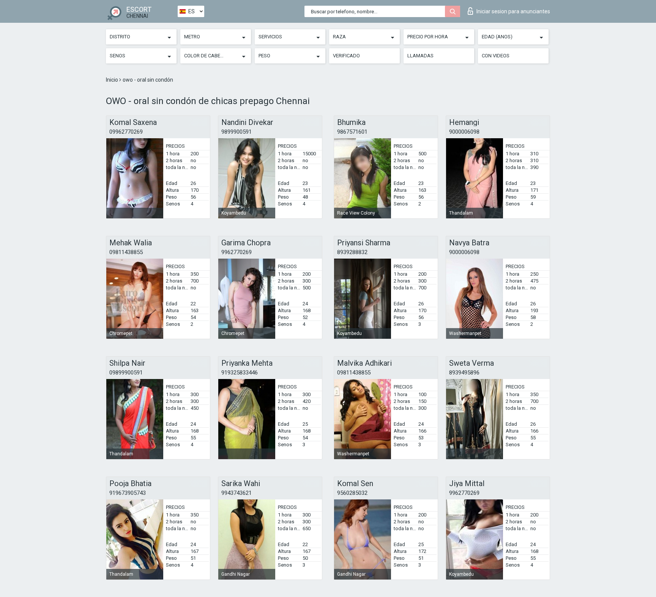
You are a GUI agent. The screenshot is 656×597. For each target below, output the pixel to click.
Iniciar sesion (513, 11)
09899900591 (126, 372)
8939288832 (352, 252)
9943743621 (236, 493)
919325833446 (239, 372)
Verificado (346, 55)
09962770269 (126, 131)
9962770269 (236, 252)
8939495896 (464, 372)
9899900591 (236, 131)
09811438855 (126, 252)
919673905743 (127, 493)
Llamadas (420, 55)
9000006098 (464, 131)
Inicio (112, 80)
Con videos (495, 55)
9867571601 (352, 131)
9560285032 (352, 493)
